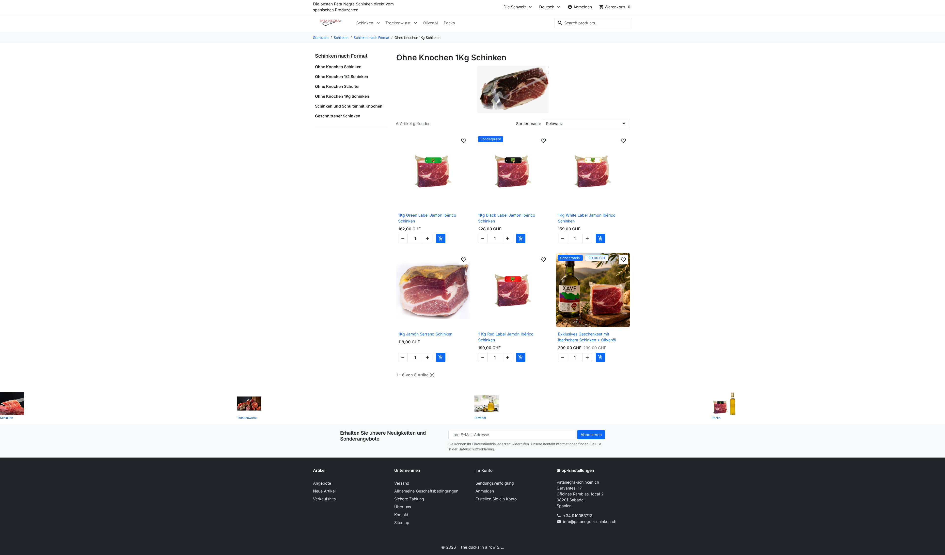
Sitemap (401, 522)
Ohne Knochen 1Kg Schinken (342, 96)
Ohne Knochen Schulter (337, 86)
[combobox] (593, 23)
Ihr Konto (484, 470)
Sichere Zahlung (409, 498)
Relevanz (554, 123)
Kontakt (401, 514)
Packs (449, 22)
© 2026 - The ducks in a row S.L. (472, 547)
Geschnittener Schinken (337, 115)
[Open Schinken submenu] (378, 23)
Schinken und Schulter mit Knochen (348, 106)
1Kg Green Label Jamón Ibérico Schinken (427, 218)
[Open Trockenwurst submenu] (415, 23)
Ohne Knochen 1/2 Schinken (341, 76)
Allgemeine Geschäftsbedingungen (426, 491)
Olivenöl (430, 22)
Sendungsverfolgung (494, 483)
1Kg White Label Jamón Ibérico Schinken (586, 218)
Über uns (402, 506)
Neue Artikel (324, 491)
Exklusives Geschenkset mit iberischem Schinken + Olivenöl (587, 337)
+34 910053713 (577, 515)
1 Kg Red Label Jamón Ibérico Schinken (506, 337)
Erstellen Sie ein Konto (496, 498)
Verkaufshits (324, 498)
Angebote (322, 483)
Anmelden (484, 491)
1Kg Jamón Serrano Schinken (425, 334)
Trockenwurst (397, 22)
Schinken (364, 22)
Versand (401, 483)
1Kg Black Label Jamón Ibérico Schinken (506, 218)
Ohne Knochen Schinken (338, 66)
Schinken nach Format (341, 56)
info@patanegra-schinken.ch (589, 521)
